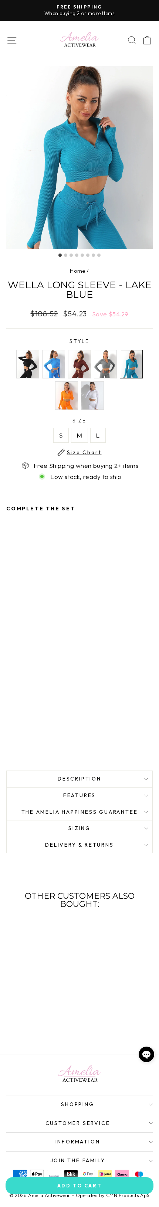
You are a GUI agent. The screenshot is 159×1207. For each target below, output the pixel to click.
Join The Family (77, 1160)
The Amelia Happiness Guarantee (79, 812)
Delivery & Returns (79, 845)
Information (77, 1141)
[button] (146, 1054)
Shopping (77, 1104)
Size (84, 421)
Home (77, 270)
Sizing (79, 828)
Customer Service (77, 1123)
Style (79, 341)
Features (79, 795)
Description (79, 778)
